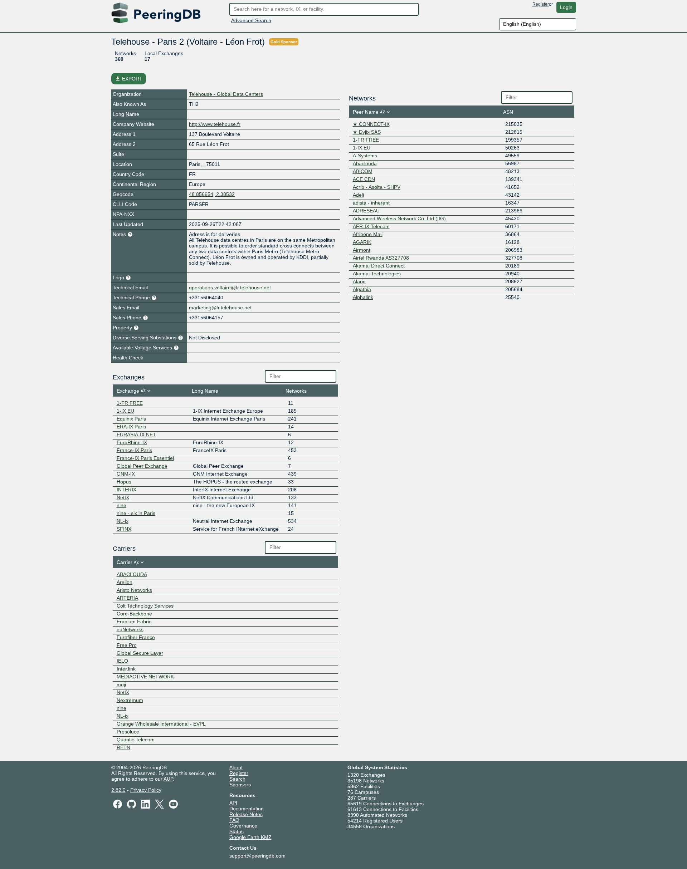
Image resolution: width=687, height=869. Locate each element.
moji (121, 684)
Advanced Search (251, 20)
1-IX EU (125, 411)
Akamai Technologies (377, 273)
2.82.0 (118, 790)
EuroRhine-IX (132, 442)
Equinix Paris (131, 419)
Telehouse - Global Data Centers (226, 94)
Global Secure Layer (140, 653)
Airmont (361, 250)
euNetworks (130, 629)
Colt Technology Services (145, 606)
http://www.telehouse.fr (214, 124)
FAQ (234, 820)
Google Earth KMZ (250, 837)
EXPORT (128, 79)
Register (540, 4)
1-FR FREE (130, 403)
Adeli (358, 195)
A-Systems (365, 155)
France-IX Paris (134, 450)
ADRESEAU (366, 210)
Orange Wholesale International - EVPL (161, 724)
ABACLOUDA (132, 574)
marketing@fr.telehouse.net (220, 307)
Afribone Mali (368, 234)
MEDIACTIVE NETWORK (145, 676)
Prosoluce (128, 732)
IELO (122, 661)
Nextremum (130, 700)
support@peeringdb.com (257, 856)
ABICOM (362, 171)
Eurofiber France (136, 637)
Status (236, 831)
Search (237, 779)
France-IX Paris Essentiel (145, 458)
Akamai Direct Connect (379, 266)
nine (121, 505)
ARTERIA (127, 598)
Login (566, 7)
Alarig (359, 281)
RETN (123, 747)
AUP (168, 779)
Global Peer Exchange (142, 466)
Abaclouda (365, 163)
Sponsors (240, 784)
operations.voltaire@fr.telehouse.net (230, 287)
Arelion (124, 582)
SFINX (124, 529)
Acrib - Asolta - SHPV (376, 187)
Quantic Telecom (136, 739)
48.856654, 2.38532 (212, 194)
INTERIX (126, 489)
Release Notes (246, 814)
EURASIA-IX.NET (136, 434)
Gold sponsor (284, 42)
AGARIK (362, 242)
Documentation (246, 808)
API (233, 803)
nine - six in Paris (136, 513)
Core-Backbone (134, 614)
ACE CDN (364, 179)
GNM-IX (126, 474)
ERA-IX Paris (131, 426)
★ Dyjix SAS (367, 132)
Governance (243, 826)
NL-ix (122, 521)
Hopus (124, 482)
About (236, 767)
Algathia (362, 289)
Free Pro (127, 645)
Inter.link (126, 669)
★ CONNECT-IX (371, 124)
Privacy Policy (145, 790)
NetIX (123, 497)
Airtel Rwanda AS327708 (381, 258)
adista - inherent (371, 203)
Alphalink (363, 297)
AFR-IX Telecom (371, 226)
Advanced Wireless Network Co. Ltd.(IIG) (399, 218)
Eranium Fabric (134, 621)
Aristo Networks (134, 590)
